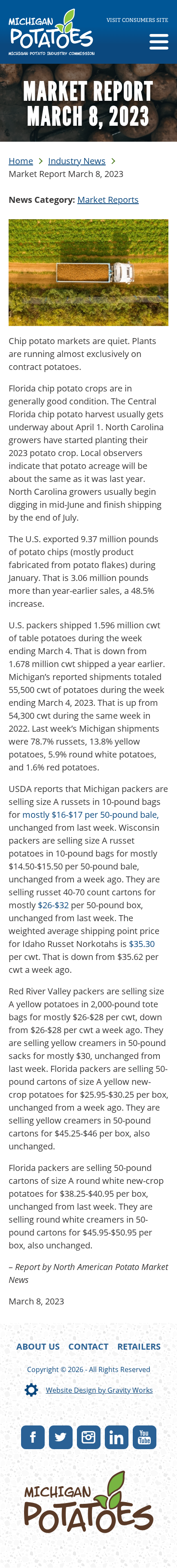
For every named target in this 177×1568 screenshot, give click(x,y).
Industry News (77, 161)
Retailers (139, 1346)
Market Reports (108, 199)
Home (21, 161)
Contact (88, 1346)
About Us (38, 1346)
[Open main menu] (159, 42)
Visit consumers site (137, 20)
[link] (52, 32)
